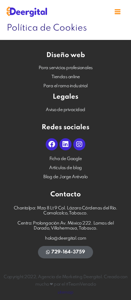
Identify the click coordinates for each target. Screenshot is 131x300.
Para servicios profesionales (66, 68)
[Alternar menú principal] (118, 12)
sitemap (65, 292)
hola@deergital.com (65, 238)
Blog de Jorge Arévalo (65, 177)
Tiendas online (65, 77)
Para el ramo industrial (65, 86)
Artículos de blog (65, 168)
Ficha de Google (65, 159)
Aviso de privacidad (65, 110)
